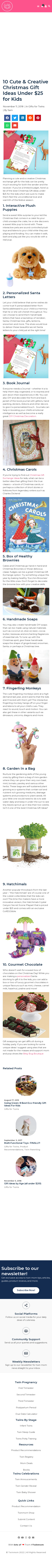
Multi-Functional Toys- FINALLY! (22, 1143)
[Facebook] (19, 1537)
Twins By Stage (26, 1420)
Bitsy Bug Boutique (34, 1053)
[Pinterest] (29, 1537)
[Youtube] (22, 1537)
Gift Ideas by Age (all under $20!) (22, 1183)
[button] (38, 6)
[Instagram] (26, 1537)
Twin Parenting (32, 1149)
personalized (24, 976)
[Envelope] (33, 1537)
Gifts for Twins (36, 106)
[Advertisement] (26, 45)
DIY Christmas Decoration (22, 416)
